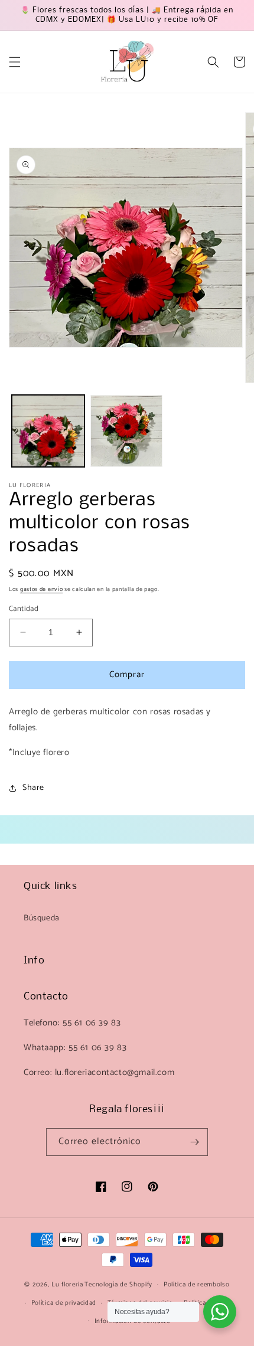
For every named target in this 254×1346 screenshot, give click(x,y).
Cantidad (23, 609)
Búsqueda (42, 918)
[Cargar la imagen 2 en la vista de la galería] (126, 431)
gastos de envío (41, 589)
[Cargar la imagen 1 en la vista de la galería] (48, 431)
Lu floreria (67, 1284)
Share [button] (33, 788)
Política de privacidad (63, 1303)
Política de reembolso (197, 1284)
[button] (15, 62)
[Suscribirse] (194, 1142)
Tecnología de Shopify (118, 1284)
